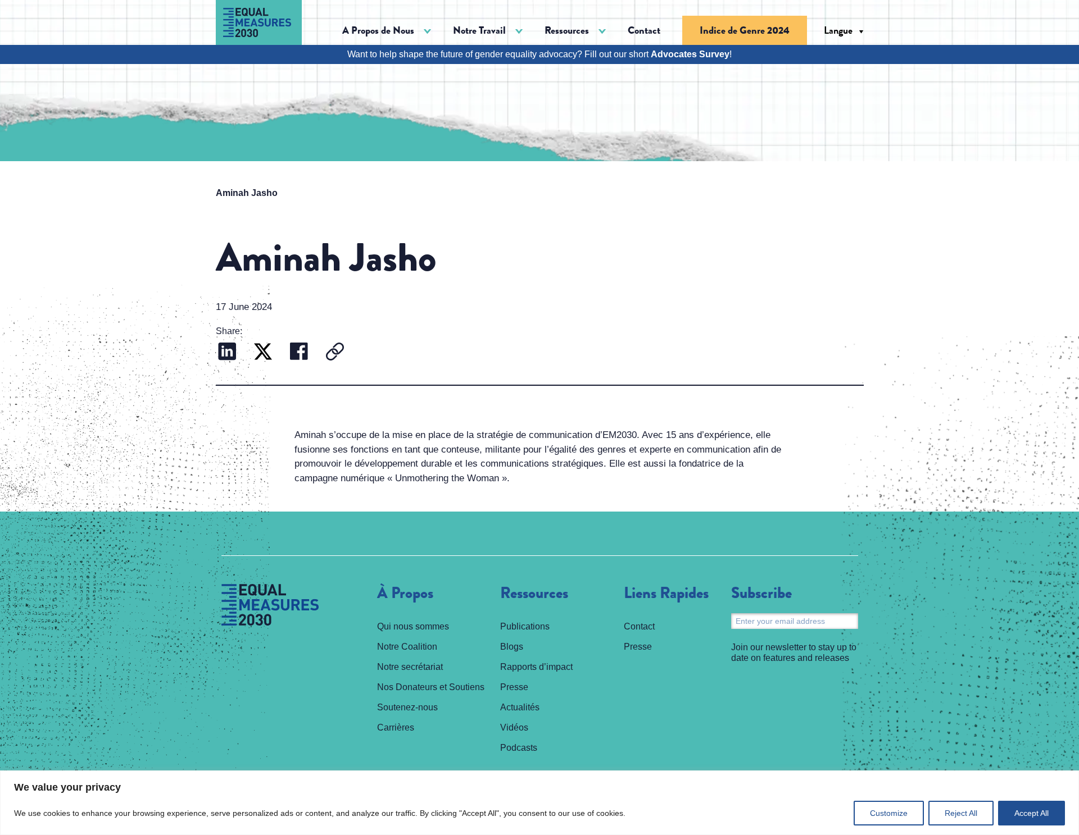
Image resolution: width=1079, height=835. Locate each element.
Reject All (961, 813)
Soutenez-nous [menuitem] (407, 707)
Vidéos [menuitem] (514, 727)
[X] (263, 353)
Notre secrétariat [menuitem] (410, 667)
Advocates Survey (690, 54)
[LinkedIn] (227, 353)
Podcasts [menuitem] (518, 747)
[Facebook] (299, 353)
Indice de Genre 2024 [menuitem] (745, 30)
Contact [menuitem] (644, 30)
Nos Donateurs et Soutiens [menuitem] (430, 687)
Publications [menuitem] (525, 626)
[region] (539, 802)
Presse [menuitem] (514, 687)
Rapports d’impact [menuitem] (536, 667)
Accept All (1031, 813)
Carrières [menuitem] (395, 727)
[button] (386, 30)
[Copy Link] (335, 353)
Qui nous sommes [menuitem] (413, 626)
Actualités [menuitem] (520, 707)
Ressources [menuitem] (534, 593)
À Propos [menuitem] (405, 593)
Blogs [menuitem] (511, 646)
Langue (838, 30)
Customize (889, 813)
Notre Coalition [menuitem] (407, 646)
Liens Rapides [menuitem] (666, 593)
